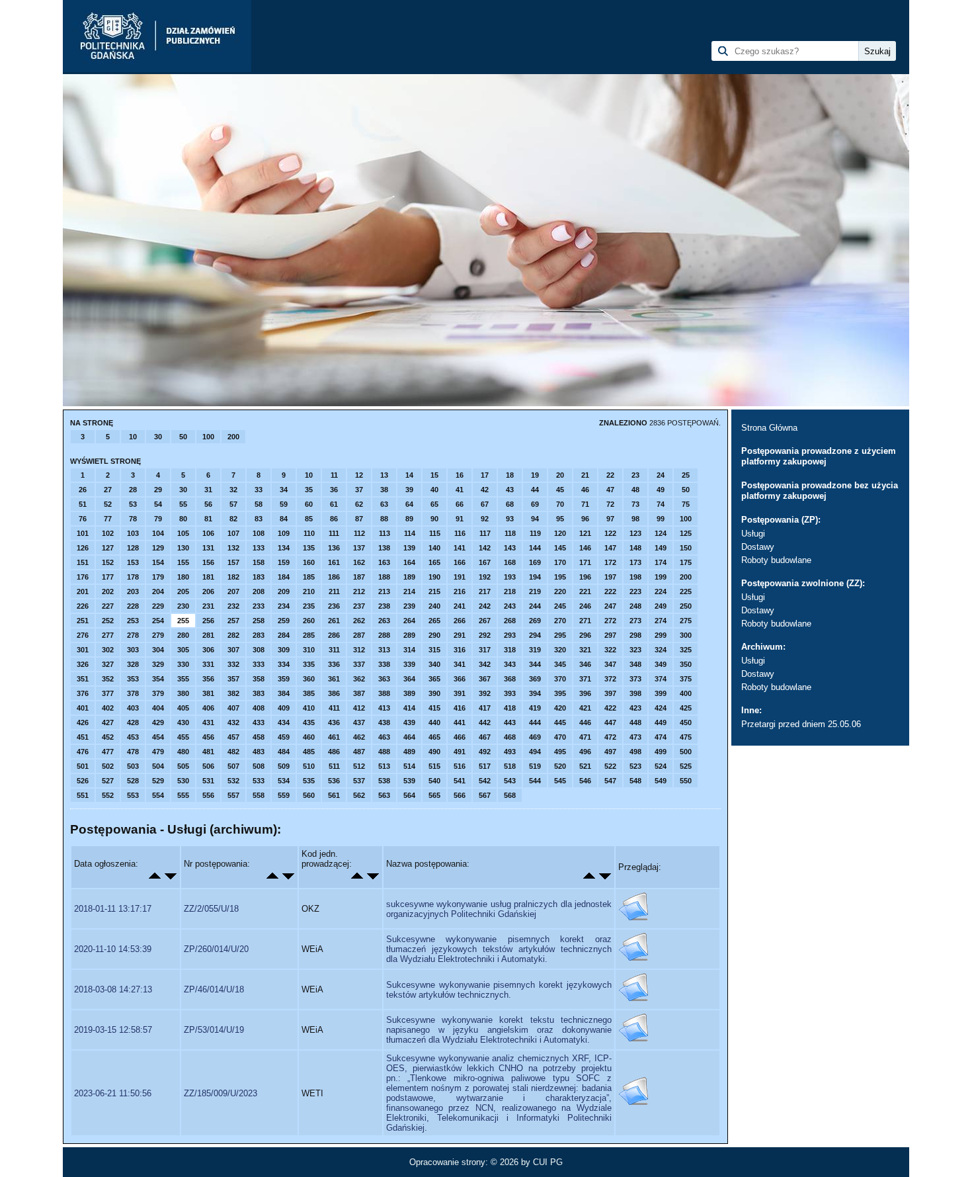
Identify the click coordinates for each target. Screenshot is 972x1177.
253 (133, 621)
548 (635, 781)
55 (183, 504)
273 (635, 621)
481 (208, 752)
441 (460, 722)
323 (635, 650)
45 (560, 490)
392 (485, 693)
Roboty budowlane (776, 560)
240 (434, 606)
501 (83, 766)
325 (686, 650)
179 (158, 577)
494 (535, 752)
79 (158, 519)
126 (83, 548)
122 (610, 533)
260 (309, 621)
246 (585, 606)
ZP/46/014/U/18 (214, 989)
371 (585, 679)
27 (108, 490)
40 (434, 490)
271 (585, 621)
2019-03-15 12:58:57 (113, 1030)
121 (585, 533)
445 (560, 722)
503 (133, 766)
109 (284, 533)
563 (384, 795)
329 (158, 664)
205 (183, 591)
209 (284, 591)
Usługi (753, 534)
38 (384, 490)
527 (108, 781)
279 (158, 635)
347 (610, 664)
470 (560, 737)
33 (259, 490)
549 (661, 781)
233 (258, 606)
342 (485, 664)
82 (233, 519)
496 (585, 752)
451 (83, 737)
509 (284, 766)
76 (83, 519)
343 (510, 664)
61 (334, 504)
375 (686, 679)
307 (233, 650)
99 (661, 519)
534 (284, 781)
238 (384, 606)
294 (535, 635)
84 (284, 519)
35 (309, 490)
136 (334, 548)
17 (485, 475)
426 (83, 722)
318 (510, 650)
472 (610, 737)
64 (409, 504)
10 (133, 437)
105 (183, 533)
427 (108, 722)
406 (208, 708)
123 (635, 533)
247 (610, 606)
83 (259, 519)
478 (133, 752)
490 (434, 752)
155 (183, 562)
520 (560, 766)
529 (158, 781)
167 (485, 562)
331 (208, 664)
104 (158, 533)
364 (409, 679)
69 (535, 504)
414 (409, 708)
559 (284, 795)
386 (334, 693)
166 (460, 562)
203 (133, 591)
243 (510, 606)
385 (309, 693)
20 (560, 475)
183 (258, 577)
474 (661, 737)
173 (635, 562)
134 (284, 548)
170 (560, 562)
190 (434, 577)
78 (133, 519)
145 (560, 548)
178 (133, 577)
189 (409, 577)
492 (485, 752)
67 (485, 504)
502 (108, 766)
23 (635, 475)
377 (108, 693)
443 (510, 722)
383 (258, 693)
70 (560, 504)
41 (460, 490)
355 (183, 679)
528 (133, 781)
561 (334, 795)
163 (384, 562)
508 (258, 766)
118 (510, 533)
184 (284, 577)
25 (686, 475)
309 (284, 650)
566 (460, 795)
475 (686, 737)
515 (434, 766)
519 (535, 766)
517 (485, 766)
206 (208, 591)
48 (635, 490)
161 (334, 562)
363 (384, 679)
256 (208, 621)
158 (258, 562)
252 (108, 621)
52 (108, 504)
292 (485, 635)
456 (208, 737)
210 (309, 591)
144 (535, 548)
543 (510, 781)
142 (485, 548)
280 (183, 635)
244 (535, 606)
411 (334, 708)
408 (258, 708)
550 (686, 781)
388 (384, 693)
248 (635, 606)
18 (510, 475)
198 (635, 577)
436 (334, 722)
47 (610, 490)
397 (610, 693)
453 (133, 737)
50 (183, 437)
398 (635, 693)
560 (309, 795)
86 (334, 519)
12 (359, 475)
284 (284, 635)
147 (610, 548)
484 (284, 752)
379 (158, 693)
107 (233, 533)
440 (434, 722)
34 (284, 490)
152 (108, 562)
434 (284, 722)
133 (258, 548)
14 (409, 475)
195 (560, 577)
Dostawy (757, 547)
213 (384, 591)
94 (535, 519)
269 (535, 621)
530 (183, 781)
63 (384, 504)
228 (133, 606)
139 (409, 548)
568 (510, 795)
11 (334, 475)
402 (108, 708)
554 (158, 795)
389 (409, 693)
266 (460, 621)
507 (233, 766)
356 (208, 679)
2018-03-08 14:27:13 (113, 989)
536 (334, 781)
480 (183, 752)
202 (108, 591)
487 (359, 752)
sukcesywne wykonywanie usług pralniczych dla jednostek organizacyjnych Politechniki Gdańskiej (499, 909)
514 (409, 766)
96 (585, 519)
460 (309, 737)
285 (309, 635)
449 (661, 722)
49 (661, 490)
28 (133, 490)
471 (585, 737)
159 (284, 562)
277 (108, 635)
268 (510, 621)
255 (183, 621)
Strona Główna (769, 428)
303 (133, 650)
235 (309, 606)
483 (258, 752)
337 (359, 664)
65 (434, 504)
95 (560, 519)
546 (585, 781)
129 (158, 548)
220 (560, 591)
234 (284, 606)
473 (635, 737)
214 (409, 591)
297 (610, 635)
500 (686, 752)
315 (434, 650)
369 (535, 679)
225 (686, 591)
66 (460, 504)
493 (510, 752)
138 (384, 548)
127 (108, 548)
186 (334, 577)
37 (359, 490)
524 (661, 766)
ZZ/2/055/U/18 (211, 909)
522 (610, 766)
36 (334, 490)
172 (610, 562)
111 (334, 533)
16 (460, 475)
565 (434, 795)
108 (258, 533)
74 (661, 504)
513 (384, 766)
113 (384, 533)
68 (510, 504)
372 (610, 679)
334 (284, 664)
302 (108, 650)
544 (535, 781)
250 (686, 606)
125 (686, 533)
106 (208, 533)
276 (83, 635)
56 (208, 504)
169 (535, 562)
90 (434, 519)
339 (409, 664)
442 (485, 722)
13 (384, 475)
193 (510, 577)
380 (183, 693)
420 (560, 708)
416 (460, 708)
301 (83, 650)
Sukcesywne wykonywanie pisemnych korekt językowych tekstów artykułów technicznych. (499, 990)
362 (359, 679)
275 (686, 621)
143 (510, 548)
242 (485, 606)
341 (460, 664)
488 (384, 752)
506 (208, 766)
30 (158, 437)
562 (359, 795)
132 (233, 548)
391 (460, 693)
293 (510, 635)
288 (384, 635)
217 (485, 591)
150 (686, 548)
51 (83, 504)
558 (258, 795)
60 (309, 504)
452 (108, 737)
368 (510, 679)
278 (133, 635)
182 (233, 577)
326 (83, 664)
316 (460, 650)
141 (460, 548)
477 (108, 752)
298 (635, 635)
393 (510, 693)
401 (83, 708)
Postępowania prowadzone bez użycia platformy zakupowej (819, 490)
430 (183, 722)
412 (359, 708)
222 (610, 591)
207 (233, 591)
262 (359, 621)
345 (560, 664)
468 (510, 737)
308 (258, 650)
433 (258, 722)
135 (309, 548)
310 (309, 650)
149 (661, 548)
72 (610, 504)
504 (158, 766)
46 (585, 490)
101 (83, 533)
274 (661, 621)
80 (183, 519)
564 (409, 795)
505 (183, 766)
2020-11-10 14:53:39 (112, 949)
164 (409, 562)
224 (661, 591)
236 (334, 606)
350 (686, 664)
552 (108, 795)
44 (535, 490)
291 (460, 635)
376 (83, 693)
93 (510, 519)
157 (233, 562)
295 (560, 635)
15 (434, 475)
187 (359, 577)
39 (409, 490)
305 (183, 650)
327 (108, 664)
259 (284, 621)
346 (585, 664)
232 (233, 606)
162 (359, 562)
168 (510, 562)
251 (83, 621)
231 (208, 606)
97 (610, 519)
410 (309, 708)
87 (359, 519)
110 (309, 533)
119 (535, 533)
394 (535, 693)
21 (585, 475)
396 (585, 693)
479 (158, 752)
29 (158, 490)
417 (485, 708)
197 (610, 577)
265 (434, 621)
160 (309, 562)
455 (183, 737)
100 (208, 437)
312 (359, 650)
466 (460, 737)
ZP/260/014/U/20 (216, 949)
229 (158, 606)
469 (535, 737)
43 (510, 490)
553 (133, 795)
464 (409, 737)
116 (460, 533)
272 (610, 621)
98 (635, 519)
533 (258, 781)
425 (686, 708)
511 (334, 766)
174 (661, 562)
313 (384, 650)
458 (258, 737)
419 (535, 708)
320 (560, 650)
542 (485, 781)
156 (208, 562)
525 (686, 766)
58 (259, 504)
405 (183, 708)
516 (460, 766)
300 (686, 635)
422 (610, 708)
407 (233, 708)
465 (434, 737)
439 (409, 722)
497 (610, 752)
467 (485, 737)
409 (284, 708)
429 (158, 722)
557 (233, 795)
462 (359, 737)
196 (585, 577)
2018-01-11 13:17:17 (112, 909)
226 (83, 606)
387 (359, 693)
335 (309, 664)
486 (334, 752)
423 (635, 708)
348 (635, 664)
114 (409, 533)
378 (133, 693)
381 (208, 693)
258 (258, 621)
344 (535, 664)
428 (133, 722)
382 (233, 693)
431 (208, 722)
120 (560, 533)
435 (309, 722)
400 (686, 693)
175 (686, 562)
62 (359, 504)
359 (284, 679)
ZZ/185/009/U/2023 (220, 1093)
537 (359, 781)
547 (610, 781)
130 (183, 548)
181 (208, 577)
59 (284, 504)
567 (485, 795)
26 (83, 490)
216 (460, 591)
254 (158, 621)
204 (158, 591)
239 (409, 606)
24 (661, 475)
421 (585, 708)
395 (560, 693)
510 (309, 766)
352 (108, 679)
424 (661, 708)
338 (384, 664)
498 (635, 752)
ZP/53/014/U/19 (214, 1030)
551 (83, 795)
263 (384, 621)
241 (460, 606)
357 (233, 679)
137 (359, 548)
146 (585, 548)
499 (661, 752)
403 (133, 708)
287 (359, 635)
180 (183, 577)
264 (409, 621)
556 (208, 795)
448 (635, 722)
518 (510, 766)
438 (384, 722)
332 (233, 664)
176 (83, 577)
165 (434, 562)
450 (686, 722)
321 (585, 650)
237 (359, 606)
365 (434, 679)
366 (460, 679)
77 (108, 519)
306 (208, 650)
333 (258, 664)
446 (585, 722)
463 (384, 737)
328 (133, 664)
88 (384, 519)
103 (133, 533)
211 (334, 591)
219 (535, 591)
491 (460, 752)
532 (233, 781)
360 (309, 679)
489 (409, 752)
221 (585, 591)
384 (284, 693)
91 (460, 519)
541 (460, 781)
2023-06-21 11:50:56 (112, 1093)
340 (434, 664)
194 (535, 577)
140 (434, 548)
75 (686, 504)
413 (384, 708)
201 (83, 591)
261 (334, 621)
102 (108, 533)
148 (635, 548)
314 (409, 650)
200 (233, 437)
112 (359, 533)
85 (309, 519)
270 (560, 621)
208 (258, 591)
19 (535, 475)
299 (661, 635)
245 (560, 606)
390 (434, 693)
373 (635, 679)
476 (83, 752)
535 (309, 781)
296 (585, 635)
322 (610, 650)
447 (610, 722)
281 (208, 635)
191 (460, 577)
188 (384, 577)
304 (158, 650)
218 (510, 591)
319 (535, 650)
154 (158, 562)
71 (585, 504)
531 (208, 781)
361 (334, 679)
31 (208, 490)
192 (485, 577)
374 (661, 679)
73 (635, 504)
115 (434, 533)
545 (560, 781)
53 (133, 504)
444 (535, 722)
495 (560, 752)
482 (233, 752)
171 (585, 562)
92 (485, 519)
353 (133, 679)
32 (233, 490)
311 (334, 650)
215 (434, 591)
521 (585, 766)
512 (359, 766)
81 (208, 519)
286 (334, 635)
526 (83, 781)
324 (661, 650)
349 (661, 664)
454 (158, 737)
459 (284, 737)
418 (510, 708)
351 (83, 679)
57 (233, 504)
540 (434, 781)
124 (661, 533)
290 (434, 635)
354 (158, 679)
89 (409, 519)
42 (485, 490)
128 (133, 548)
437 (359, 722)
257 (233, 621)
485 (309, 752)
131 (208, 548)
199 (661, 577)
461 (334, 737)
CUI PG (548, 1162)
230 (183, 606)
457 (233, 737)
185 (309, 577)
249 (661, 606)
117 (485, 533)
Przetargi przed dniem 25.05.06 (801, 724)
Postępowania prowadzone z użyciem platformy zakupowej (818, 456)
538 (384, 781)
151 (83, 562)
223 (635, 591)
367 (485, 679)
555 (183, 795)
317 (485, 650)
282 (233, 635)
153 (133, 562)
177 (108, 577)
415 (434, 708)
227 (108, 606)
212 (359, 591)
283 (258, 635)
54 (158, 504)
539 (409, 781)
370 (560, 679)
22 (610, 475)
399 (661, 693)
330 (183, 664)
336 (334, 664)
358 (258, 679)
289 (409, 635)
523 (635, 766)
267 (485, 621)
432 (233, 722)
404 (158, 708)
